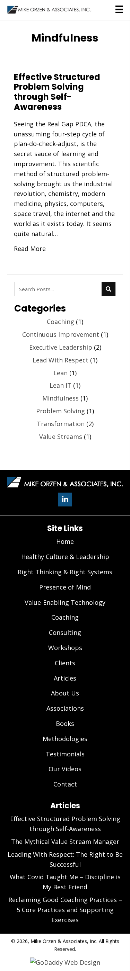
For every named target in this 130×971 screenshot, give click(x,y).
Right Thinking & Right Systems (65, 572)
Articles (65, 678)
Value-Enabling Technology (65, 602)
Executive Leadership (60, 347)
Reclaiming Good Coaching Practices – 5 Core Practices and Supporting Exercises (65, 910)
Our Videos (65, 769)
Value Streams (60, 436)
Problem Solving (60, 411)
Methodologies (65, 739)
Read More (30, 248)
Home (65, 541)
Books (65, 723)
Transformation (61, 424)
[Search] (108, 289)
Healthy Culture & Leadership (65, 556)
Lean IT (60, 385)
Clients (65, 663)
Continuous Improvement (60, 334)
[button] (65, 499)
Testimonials (65, 754)
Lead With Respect (60, 360)
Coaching (60, 321)
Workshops (65, 648)
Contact (65, 784)
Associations (65, 708)
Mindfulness (60, 398)
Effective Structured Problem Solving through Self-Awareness (57, 92)
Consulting (65, 632)
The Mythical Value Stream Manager (65, 841)
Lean (60, 373)
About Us (65, 693)
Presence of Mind (65, 587)
